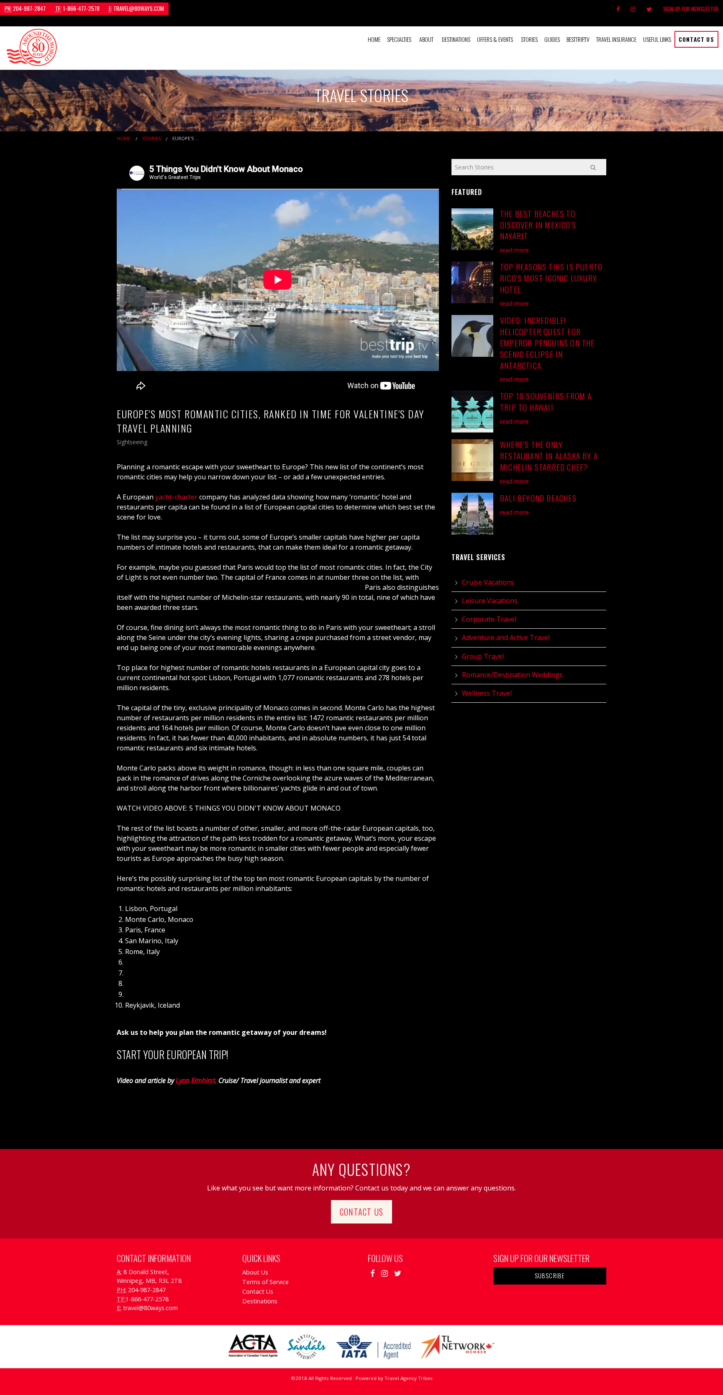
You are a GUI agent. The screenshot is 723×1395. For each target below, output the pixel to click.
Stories (529, 39)
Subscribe (550, 1275)
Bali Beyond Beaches (538, 498)
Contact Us (696, 39)
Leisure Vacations (490, 600)
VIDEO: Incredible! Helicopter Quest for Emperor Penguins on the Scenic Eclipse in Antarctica (547, 342)
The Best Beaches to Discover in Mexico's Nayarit (538, 224)
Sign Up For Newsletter (690, 9)
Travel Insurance (616, 39)
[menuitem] (374, 39)
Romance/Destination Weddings (512, 674)
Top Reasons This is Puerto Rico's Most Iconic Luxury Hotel (551, 278)
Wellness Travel (487, 693)
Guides (552, 39)
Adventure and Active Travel (506, 637)
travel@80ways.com (136, 8)
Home (374, 39)
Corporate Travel (489, 619)
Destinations (456, 39)
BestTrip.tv (578, 39)
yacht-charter (176, 497)
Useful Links (657, 39)
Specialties (399, 39)
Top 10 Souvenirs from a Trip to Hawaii (546, 401)
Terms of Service (265, 1282)
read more (514, 250)
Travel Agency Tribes (409, 1378)
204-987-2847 (25, 8)
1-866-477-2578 (77, 8)
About (426, 39)
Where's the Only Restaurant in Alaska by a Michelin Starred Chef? (549, 455)
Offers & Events (495, 39)
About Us (255, 1272)
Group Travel (483, 656)
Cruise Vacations (488, 582)
